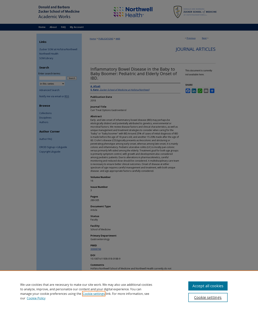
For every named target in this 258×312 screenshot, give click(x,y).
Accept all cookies (207, 285)
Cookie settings (94, 294)
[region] (129, 291)
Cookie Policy (36, 298)
